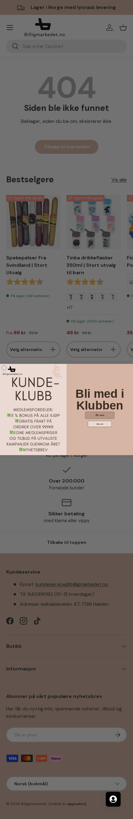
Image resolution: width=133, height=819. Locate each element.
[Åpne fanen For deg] (113, 799)
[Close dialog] (4, 368)
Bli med (100, 415)
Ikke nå (100, 424)
